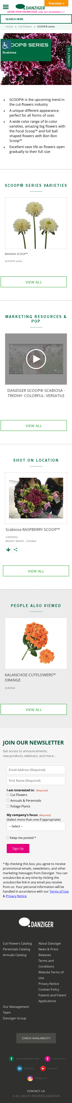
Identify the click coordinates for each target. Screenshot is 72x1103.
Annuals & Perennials (25, 800)
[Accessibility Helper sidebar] (6, 44)
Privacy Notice (16, 896)
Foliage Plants (20, 806)
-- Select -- (16, 826)
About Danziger (49, 943)
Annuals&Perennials (27, 1058)
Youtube (52, 1068)
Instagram (41, 1078)
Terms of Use (59, 891)
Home (9, 26)
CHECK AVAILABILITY (36, 1038)
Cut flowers (58, 1058)
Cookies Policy (48, 989)
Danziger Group (14, 1018)
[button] (6, 6)
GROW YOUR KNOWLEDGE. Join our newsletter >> (36, 11)
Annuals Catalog (14, 955)
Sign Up (18, 848)
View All (34, 282)
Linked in (29, 1068)
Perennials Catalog (16, 949)
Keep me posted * (22, 838)
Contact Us (36, 1091)
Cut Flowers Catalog (17, 943)
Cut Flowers (25, 26)
